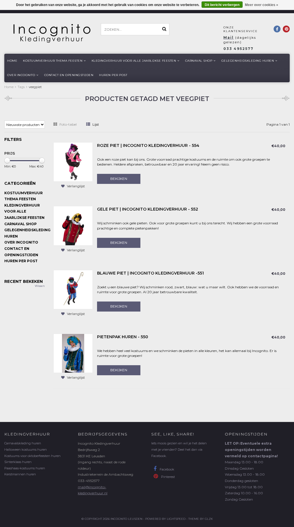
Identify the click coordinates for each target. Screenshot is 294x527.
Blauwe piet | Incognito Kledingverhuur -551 (150, 273)
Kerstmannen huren (20, 474)
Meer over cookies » (261, 5)
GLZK (209, 519)
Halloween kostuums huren (25, 450)
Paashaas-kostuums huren (24, 468)
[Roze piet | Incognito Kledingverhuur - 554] (73, 162)
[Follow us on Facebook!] (277, 29)
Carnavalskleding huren (22, 443)
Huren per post (113, 75)
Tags (21, 87)
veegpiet (35, 87)
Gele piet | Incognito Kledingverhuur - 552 (147, 209)
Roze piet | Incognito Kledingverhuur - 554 (148, 145)
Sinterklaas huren (18, 462)
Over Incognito (21, 75)
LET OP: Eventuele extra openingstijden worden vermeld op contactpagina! (251, 449)
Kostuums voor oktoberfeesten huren (32, 456)
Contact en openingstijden (69, 75)
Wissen (40, 286)
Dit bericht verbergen (222, 5)
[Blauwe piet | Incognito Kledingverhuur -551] (73, 289)
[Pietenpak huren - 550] (73, 353)
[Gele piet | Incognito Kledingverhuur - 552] (73, 225)
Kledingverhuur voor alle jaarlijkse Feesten (134, 61)
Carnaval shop (198, 61)
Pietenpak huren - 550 (122, 336)
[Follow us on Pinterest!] (286, 29)
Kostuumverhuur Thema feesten (52, 61)
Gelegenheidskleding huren (247, 61)
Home (12, 61)
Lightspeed (176, 519)
